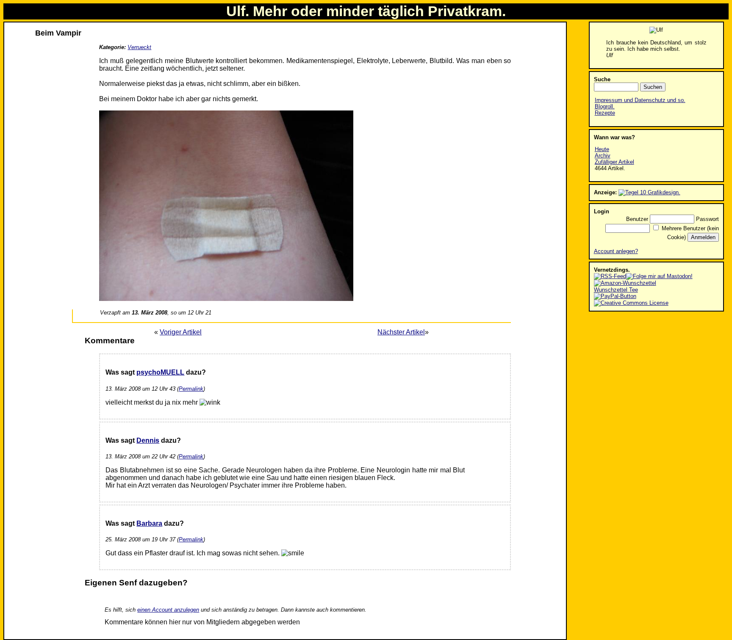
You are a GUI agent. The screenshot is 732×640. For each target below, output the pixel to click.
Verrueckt (139, 47)
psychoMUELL (160, 372)
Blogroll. (605, 106)
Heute (602, 149)
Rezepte (605, 113)
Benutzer (637, 219)
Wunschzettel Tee (616, 290)
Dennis (147, 440)
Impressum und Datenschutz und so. (640, 100)
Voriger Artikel (181, 332)
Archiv (602, 155)
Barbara (149, 523)
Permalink (191, 389)
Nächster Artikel (401, 332)
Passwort (707, 219)
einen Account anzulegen (168, 610)
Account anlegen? (616, 251)
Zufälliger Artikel (614, 162)
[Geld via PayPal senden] (615, 296)
